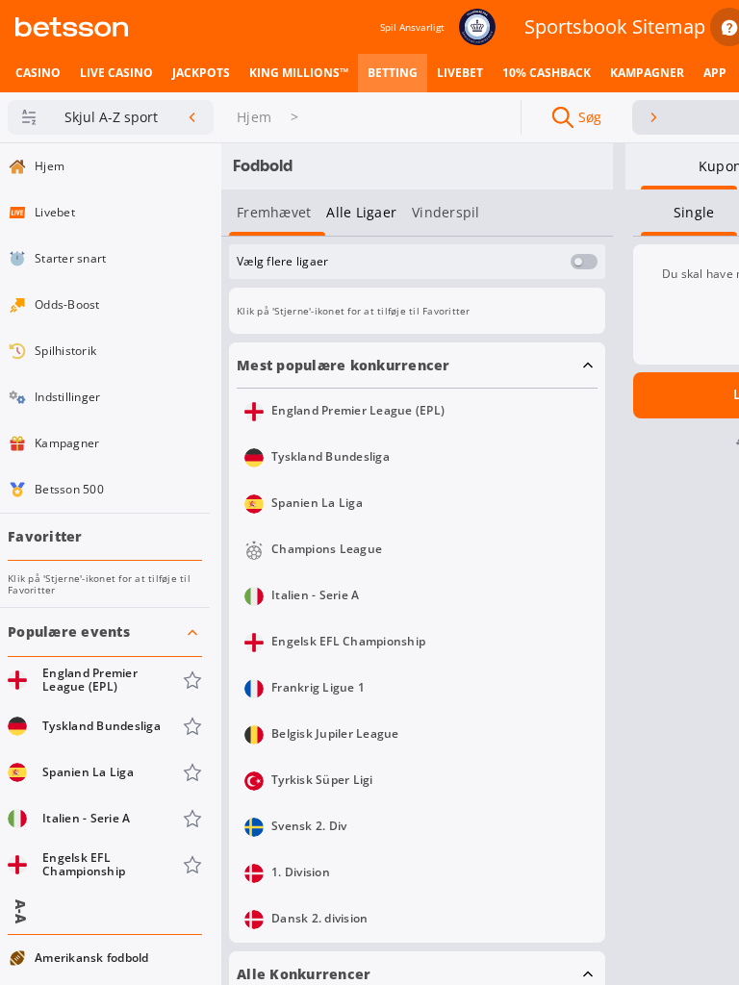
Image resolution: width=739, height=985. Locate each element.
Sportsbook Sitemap (614, 26)
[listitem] (38, 73)
